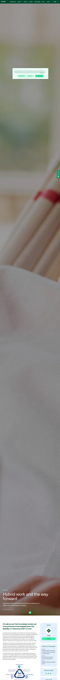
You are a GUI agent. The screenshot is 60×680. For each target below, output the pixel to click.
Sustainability (37, 1)
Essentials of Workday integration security (48, 663)
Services (19, 1)
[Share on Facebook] (50, 673)
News (43, 1)
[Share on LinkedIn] (46, 673)
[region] (30, 73)
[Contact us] (57, 1)
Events (48, 1)
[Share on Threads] (48, 673)
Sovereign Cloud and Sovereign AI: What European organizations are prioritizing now (48, 652)
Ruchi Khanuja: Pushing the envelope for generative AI (47, 658)
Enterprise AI (13, 1)
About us (26, 1)
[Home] (3, 1)
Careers (31, 1)
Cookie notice (42, 72)
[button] (20, 2)
